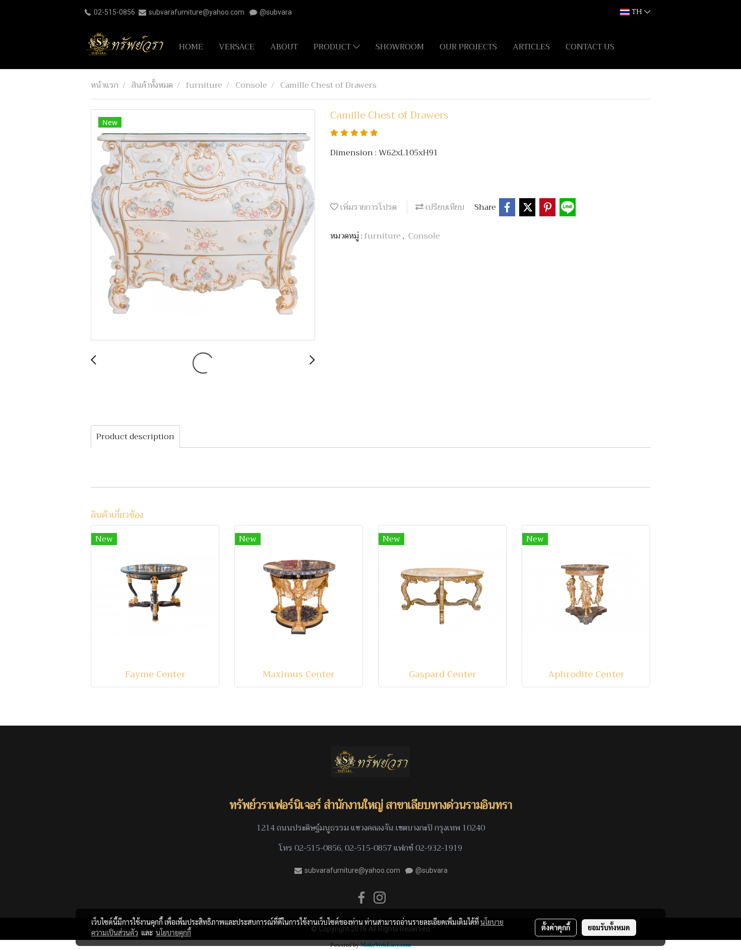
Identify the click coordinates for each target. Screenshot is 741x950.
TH (637, 12)
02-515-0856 (114, 12)
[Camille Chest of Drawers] (203, 225)
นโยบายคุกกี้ (173, 932)
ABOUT (284, 47)
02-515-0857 (368, 848)
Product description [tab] (135, 437)
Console (424, 236)
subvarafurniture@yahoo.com (196, 12)
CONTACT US (590, 47)
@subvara (276, 12)
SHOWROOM (400, 47)
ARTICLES (531, 47)
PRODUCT (333, 47)
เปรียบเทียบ (443, 207)
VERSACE (237, 47)
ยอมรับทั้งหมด (609, 927)
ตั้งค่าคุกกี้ (555, 927)
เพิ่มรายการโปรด (367, 207)
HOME (191, 47)
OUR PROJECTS (468, 47)
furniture (383, 236)
